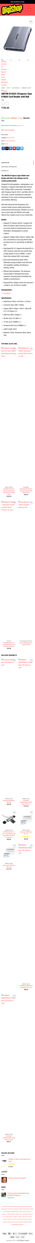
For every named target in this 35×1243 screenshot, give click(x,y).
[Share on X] (7, 148)
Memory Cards (26, 88)
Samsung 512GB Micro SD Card (9, 866)
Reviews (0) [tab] (4, 170)
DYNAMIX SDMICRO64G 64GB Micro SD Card (26, 986)
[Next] (30, 38)
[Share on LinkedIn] (18, 148)
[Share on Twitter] (10, 148)
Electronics (16, 88)
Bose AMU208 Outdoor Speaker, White (26, 643)
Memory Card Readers (9, 141)
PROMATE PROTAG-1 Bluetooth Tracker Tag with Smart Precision (9, 644)
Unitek (6, 144)
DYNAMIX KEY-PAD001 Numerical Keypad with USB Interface (26, 490)
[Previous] (4, 38)
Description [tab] (5, 162)
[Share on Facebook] (3, 148)
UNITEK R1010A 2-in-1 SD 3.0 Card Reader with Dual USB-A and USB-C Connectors (8, 834)
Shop (8, 88)
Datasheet (7, 293)
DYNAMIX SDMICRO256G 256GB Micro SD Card (26, 802)
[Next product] (3, 103)
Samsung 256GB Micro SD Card (9, 801)
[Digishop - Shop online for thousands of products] (13, 10)
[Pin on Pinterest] (14, 148)
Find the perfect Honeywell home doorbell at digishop (18, 1194)
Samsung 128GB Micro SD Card (26, 833)
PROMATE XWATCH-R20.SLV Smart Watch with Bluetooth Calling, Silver (9, 491)
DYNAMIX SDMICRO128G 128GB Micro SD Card (9, 1138)
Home (3, 88)
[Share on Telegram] (21, 148)
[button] (29, 9)
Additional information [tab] (9, 166)
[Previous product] (7, 103)
